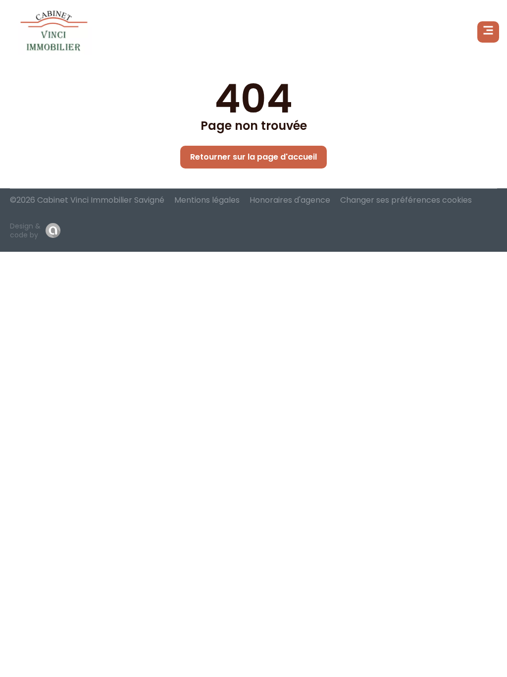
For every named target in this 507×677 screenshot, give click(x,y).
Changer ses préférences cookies (406, 200)
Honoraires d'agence (290, 200)
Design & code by (25, 230)
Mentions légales (207, 200)
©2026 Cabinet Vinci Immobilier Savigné (87, 200)
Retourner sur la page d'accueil (253, 157)
